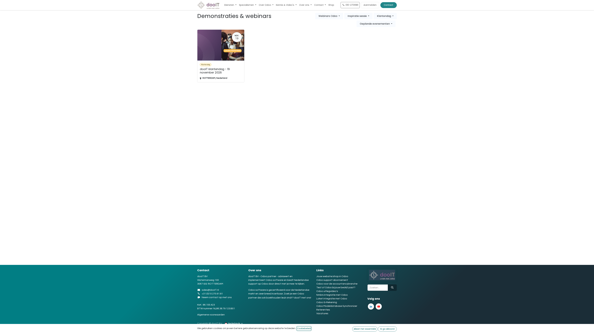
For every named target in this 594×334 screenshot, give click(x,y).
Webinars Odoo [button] (328, 16)
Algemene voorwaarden (211, 314)
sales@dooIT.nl (210, 290)
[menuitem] (230, 5)
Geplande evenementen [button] (375, 24)
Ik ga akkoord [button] (387, 328)
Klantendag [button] (384, 16)
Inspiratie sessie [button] (357, 16)
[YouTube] (379, 306)
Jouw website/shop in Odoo (332, 276)
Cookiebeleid (304, 328)
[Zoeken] (392, 287)
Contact (388, 4)
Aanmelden (370, 4)
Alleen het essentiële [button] (365, 328)
